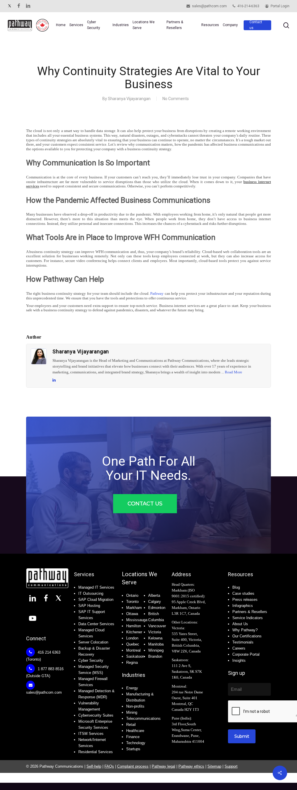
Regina (132, 662)
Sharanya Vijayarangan (129, 98)
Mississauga (136, 620)
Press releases (245, 599)
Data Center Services (96, 624)
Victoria (154, 632)
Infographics (242, 605)
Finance (133, 737)
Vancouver (157, 626)
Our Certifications (247, 636)
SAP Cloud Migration (95, 599)
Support (231, 766)
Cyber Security (90, 660)
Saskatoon (135, 656)
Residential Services (95, 752)
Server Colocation (93, 642)
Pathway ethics (191, 766)
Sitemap (214, 766)
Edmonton (156, 607)
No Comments (175, 98)
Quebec (132, 644)
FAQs (109, 766)
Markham (134, 607)
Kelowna (155, 638)
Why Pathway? (245, 630)
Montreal (133, 650)
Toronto (132, 601)
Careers (238, 648)
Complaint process (132, 766)
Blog (236, 587)
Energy (132, 688)
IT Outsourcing (90, 593)
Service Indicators (247, 618)
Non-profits (135, 706)
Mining (131, 712)
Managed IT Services (96, 587)
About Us (240, 624)
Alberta (154, 595)
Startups (133, 749)
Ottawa (132, 614)
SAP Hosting (89, 605)
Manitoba (156, 644)
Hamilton (133, 626)
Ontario (132, 595)
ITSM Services (91, 733)
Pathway (157, 293)
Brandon (155, 656)
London (132, 638)
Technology (135, 743)
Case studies (243, 593)
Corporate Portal (246, 654)
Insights (239, 660)
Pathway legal (163, 766)
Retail (131, 724)
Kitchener (134, 632)
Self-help (93, 766)
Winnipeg (156, 650)
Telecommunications (143, 718)
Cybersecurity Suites (95, 715)
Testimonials (242, 642)
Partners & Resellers (249, 612)
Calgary (154, 601)
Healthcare (135, 730)
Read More (233, 372)
